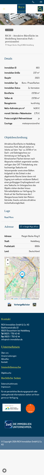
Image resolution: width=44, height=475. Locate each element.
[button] (22, 274)
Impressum (5, 386)
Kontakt (4, 362)
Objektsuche (6, 373)
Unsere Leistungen (8, 356)
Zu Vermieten (9, 30)
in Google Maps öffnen (30, 226)
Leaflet (15, 299)
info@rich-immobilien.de (11, 339)
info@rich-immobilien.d (11, 400)
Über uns (5, 352)
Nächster (26, 304)
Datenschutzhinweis (9, 383)
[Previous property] (9, 304)
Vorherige (18, 304)
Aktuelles (5, 359)
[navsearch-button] (40, 9)
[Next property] (34, 304)
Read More (8, 217)
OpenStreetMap (25, 299)
